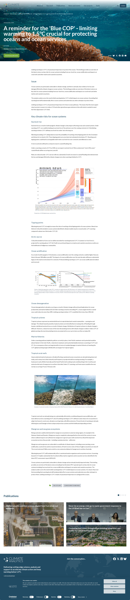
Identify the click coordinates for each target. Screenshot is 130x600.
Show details (81, 597)
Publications (60, 6)
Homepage (6, 13)
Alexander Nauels (8, 48)
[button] (118, 6)
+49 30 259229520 (9, 576)
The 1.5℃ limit (57, 485)
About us (40, 6)
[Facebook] (114, 558)
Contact (123, 5)
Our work (49, 6)
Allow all (114, 581)
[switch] (46, 597)
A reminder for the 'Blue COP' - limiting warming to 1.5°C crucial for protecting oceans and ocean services (45, 13)
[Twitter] (118, 558)
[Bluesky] (125, 558)
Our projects (88, 6)
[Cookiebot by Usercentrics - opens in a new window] (12, 597)
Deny (114, 591)
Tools (98, 6)
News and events (74, 6)
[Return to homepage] (11, 6)
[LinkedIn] (121, 558)
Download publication (11, 55)
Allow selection (114, 586)
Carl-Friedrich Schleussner (20, 48)
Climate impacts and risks (72, 485)
